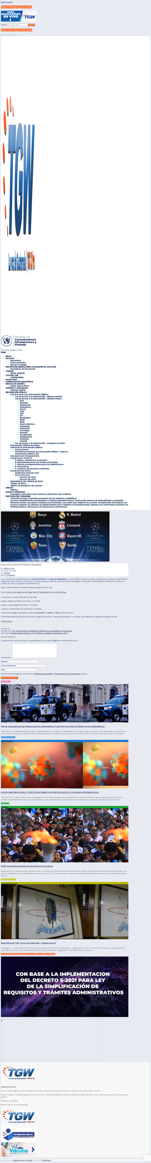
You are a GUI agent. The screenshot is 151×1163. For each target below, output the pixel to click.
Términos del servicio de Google (67, 674)
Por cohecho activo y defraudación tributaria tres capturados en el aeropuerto (42, 631)
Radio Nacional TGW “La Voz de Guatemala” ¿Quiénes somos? (28, 943)
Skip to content (7, 2)
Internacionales (7, 741)
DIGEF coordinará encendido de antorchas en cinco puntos (27, 866)
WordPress (47, 1160)
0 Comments (10, 575)
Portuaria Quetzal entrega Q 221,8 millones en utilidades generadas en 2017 (38, 633)
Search (3, 25)
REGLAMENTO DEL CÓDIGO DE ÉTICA (26, 481)
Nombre (4, 661)
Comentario (6, 657)
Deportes (6, 573)
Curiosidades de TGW (9, 883)
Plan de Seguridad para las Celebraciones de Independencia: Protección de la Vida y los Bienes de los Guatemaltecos (53, 726)
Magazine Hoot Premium (22, 1160)
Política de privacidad (43, 674)
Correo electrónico (8, 665)
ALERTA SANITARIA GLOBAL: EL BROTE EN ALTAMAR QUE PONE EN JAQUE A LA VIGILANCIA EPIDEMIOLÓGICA (50, 792)
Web (2, 670)
